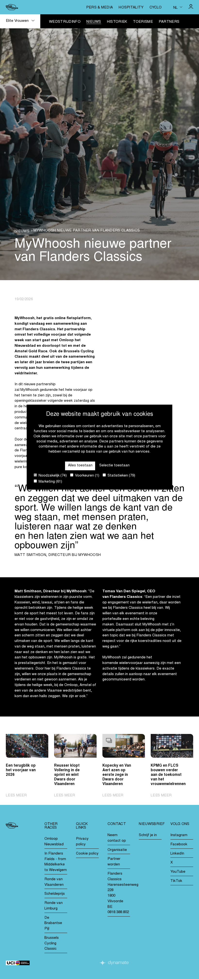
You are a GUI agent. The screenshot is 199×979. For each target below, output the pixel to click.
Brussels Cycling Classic (51, 943)
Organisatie (117, 850)
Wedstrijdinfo (65, 22)
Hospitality (131, 7)
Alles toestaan (80, 465)
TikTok (176, 881)
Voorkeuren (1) (86, 476)
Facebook (178, 844)
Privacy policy (82, 841)
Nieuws (93, 22)
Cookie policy (87, 854)
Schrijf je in (148, 835)
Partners (169, 22)
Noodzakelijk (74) (52, 476)
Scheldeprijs (54, 894)
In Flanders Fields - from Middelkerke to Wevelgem (55, 862)
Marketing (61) (50, 482)
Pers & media (99, 7)
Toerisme (143, 22)
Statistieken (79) (121, 476)
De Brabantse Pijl (53, 923)
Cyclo (155, 7)
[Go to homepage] (12, 7)
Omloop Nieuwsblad (54, 841)
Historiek (117, 22)
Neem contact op (117, 838)
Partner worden (114, 861)
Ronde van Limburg (53, 905)
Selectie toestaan (114, 465)
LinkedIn (177, 854)
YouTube (177, 872)
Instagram (178, 835)
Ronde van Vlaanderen (54, 882)
